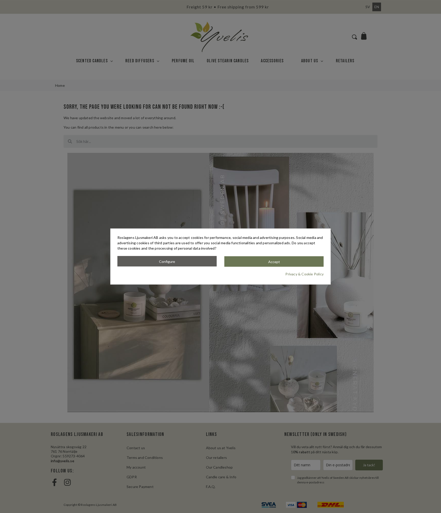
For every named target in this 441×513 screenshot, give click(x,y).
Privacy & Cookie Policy (304, 274)
